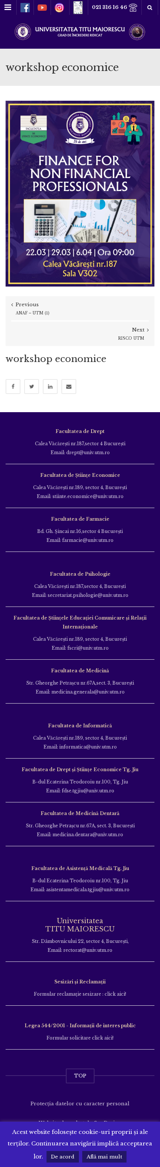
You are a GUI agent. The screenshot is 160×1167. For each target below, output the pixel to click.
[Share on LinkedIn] (50, 386)
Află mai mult (104, 1157)
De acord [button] (62, 1157)
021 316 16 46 (110, 7)
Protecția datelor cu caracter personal (80, 1103)
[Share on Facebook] (13, 386)
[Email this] (68, 386)
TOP (80, 1076)
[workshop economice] (80, 193)
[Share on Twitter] (31, 386)
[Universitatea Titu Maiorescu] (80, 31)
